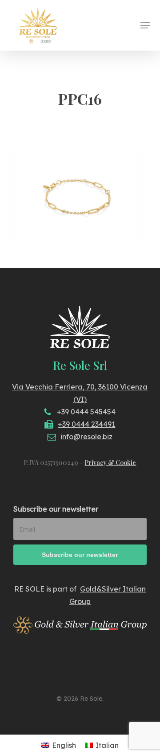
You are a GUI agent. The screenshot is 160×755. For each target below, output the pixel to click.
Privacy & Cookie (110, 462)
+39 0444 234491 (86, 424)
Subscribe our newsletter (55, 509)
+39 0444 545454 (85, 411)
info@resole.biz (86, 436)
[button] (145, 25)
